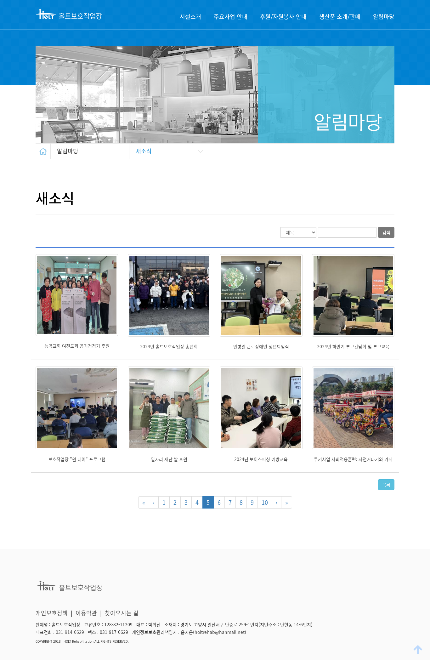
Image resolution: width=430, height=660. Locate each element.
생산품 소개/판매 (339, 16)
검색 (386, 232)
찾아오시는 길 (122, 613)
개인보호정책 (52, 613)
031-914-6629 (70, 632)
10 (265, 502)
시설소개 (190, 16)
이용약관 (86, 613)
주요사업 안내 (230, 16)
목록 (386, 484)
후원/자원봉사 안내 (283, 16)
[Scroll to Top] (419, 649)
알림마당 (383, 16)
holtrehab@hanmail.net (220, 632)
